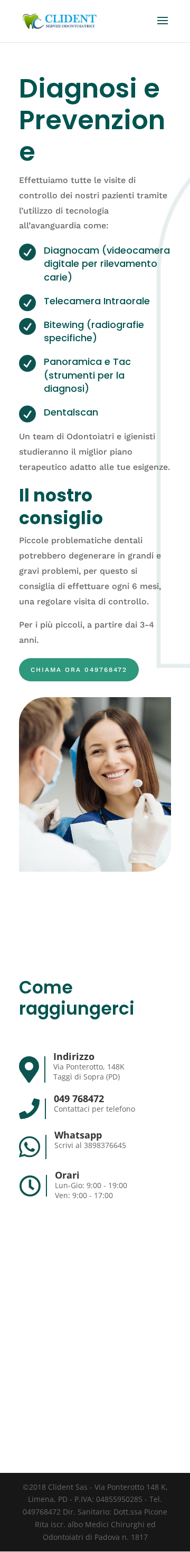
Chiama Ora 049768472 (79, 669)
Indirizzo (73, 1056)
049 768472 (79, 1098)
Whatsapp (78, 1135)
